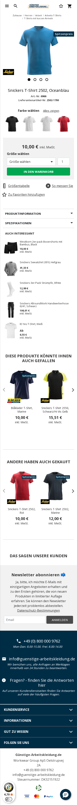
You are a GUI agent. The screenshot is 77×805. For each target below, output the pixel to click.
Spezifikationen (18, 223)
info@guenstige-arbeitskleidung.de (42, 659)
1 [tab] (29, 79)
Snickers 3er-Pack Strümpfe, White (40, 283)
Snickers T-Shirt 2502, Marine (55, 511)
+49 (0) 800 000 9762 (41, 641)
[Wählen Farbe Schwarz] (13, 125)
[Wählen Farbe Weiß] (47, 125)
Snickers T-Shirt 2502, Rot (22, 511)
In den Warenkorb (39, 172)
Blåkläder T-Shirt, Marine (22, 409)
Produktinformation (23, 213)
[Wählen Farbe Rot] (64, 125)
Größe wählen (18, 154)
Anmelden (60, 620)
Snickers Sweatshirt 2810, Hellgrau (40, 262)
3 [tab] (40, 79)
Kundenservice (16, 709)
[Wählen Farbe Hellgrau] (30, 125)
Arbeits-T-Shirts (53, 15)
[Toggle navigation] (7, 6)
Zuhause (17, 15)
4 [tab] (46, 79)
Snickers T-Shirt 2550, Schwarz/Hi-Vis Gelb (55, 409)
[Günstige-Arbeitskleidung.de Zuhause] (38, 5)
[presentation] (71, 390)
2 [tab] (35, 79)
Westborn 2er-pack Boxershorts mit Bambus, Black (41, 243)
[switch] (8, 799)
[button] (65, 794)
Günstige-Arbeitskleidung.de (38, 755)
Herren (28, 15)
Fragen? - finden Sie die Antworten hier (42, 683)
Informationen (17, 720)
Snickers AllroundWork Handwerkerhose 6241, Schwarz (44, 305)
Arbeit (38, 15)
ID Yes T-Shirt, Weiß (31, 324)
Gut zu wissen (16, 731)
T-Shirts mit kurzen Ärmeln (38, 18)
